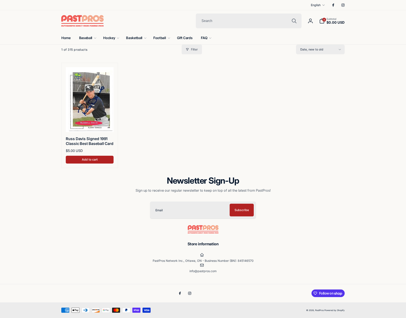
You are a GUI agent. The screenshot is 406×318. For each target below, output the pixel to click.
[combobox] (249, 21)
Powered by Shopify (334, 310)
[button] (332, 21)
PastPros (319, 310)
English (316, 5)
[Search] (294, 21)
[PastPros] (203, 232)
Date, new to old (311, 49)
